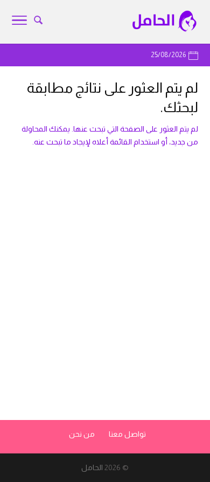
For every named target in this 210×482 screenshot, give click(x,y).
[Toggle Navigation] (19, 22)
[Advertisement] (105, 298)
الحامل (92, 467)
